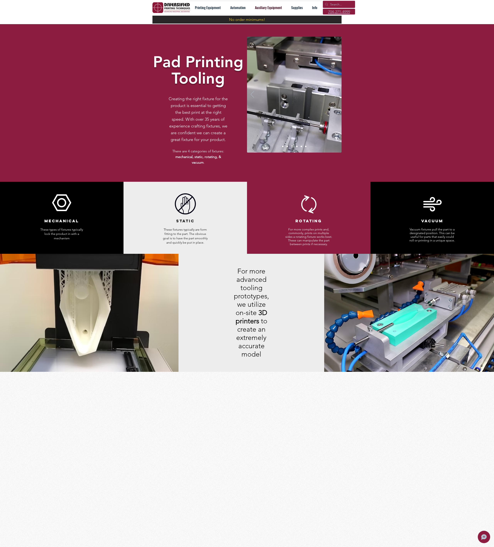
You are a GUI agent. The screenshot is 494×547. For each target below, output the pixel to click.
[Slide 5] (296, 146)
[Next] (336, 94)
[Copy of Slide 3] (291, 146)
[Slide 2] (305, 146)
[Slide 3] (282, 146)
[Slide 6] (301, 146)
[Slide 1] (287, 146)
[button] (314, 7)
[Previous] (252, 94)
